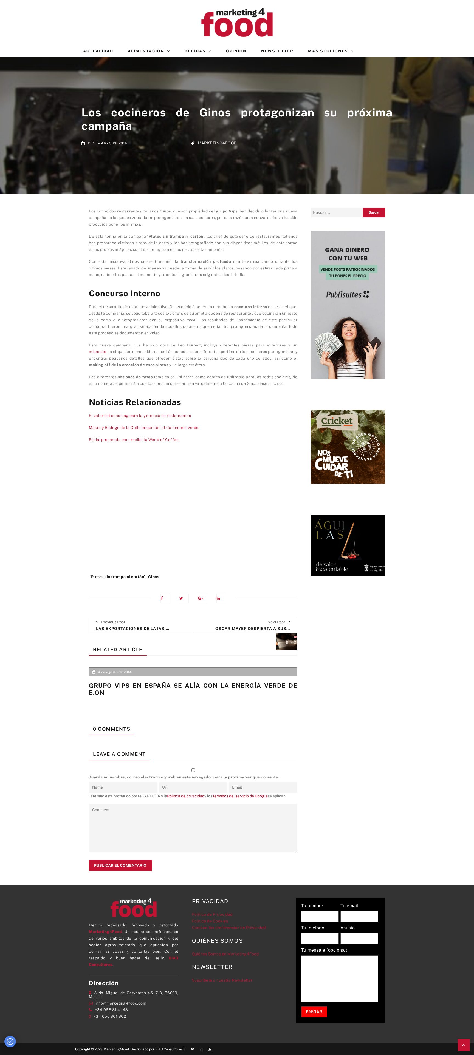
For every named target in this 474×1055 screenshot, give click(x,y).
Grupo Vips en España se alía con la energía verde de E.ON (193, 689)
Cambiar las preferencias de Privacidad (229, 927)
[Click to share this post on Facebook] (165, 598)
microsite (97, 351)
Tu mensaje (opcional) (324, 950)
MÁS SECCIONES (328, 51)
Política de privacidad (185, 796)
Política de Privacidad (212, 914)
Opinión (236, 51)
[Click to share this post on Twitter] (184, 598)
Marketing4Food (217, 143)
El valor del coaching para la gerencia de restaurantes (140, 415)
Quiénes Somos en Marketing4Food (225, 954)
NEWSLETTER (277, 51)
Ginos (153, 577)
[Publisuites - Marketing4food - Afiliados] (348, 304)
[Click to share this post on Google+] (202, 598)
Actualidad (98, 51)
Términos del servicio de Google (240, 796)
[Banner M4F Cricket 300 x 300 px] (348, 446)
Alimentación (146, 51)
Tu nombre (312, 906)
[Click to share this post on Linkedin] (221, 598)
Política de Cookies (210, 921)
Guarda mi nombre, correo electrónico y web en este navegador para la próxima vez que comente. (184, 777)
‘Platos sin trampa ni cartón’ (117, 577)
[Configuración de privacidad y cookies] (10, 1041)
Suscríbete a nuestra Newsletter (222, 980)
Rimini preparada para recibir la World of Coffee (134, 439)
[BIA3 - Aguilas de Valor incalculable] (348, 545)
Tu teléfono (313, 928)
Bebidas (195, 51)
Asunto (347, 928)
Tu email (349, 906)
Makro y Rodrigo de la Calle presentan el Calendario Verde (144, 427)
